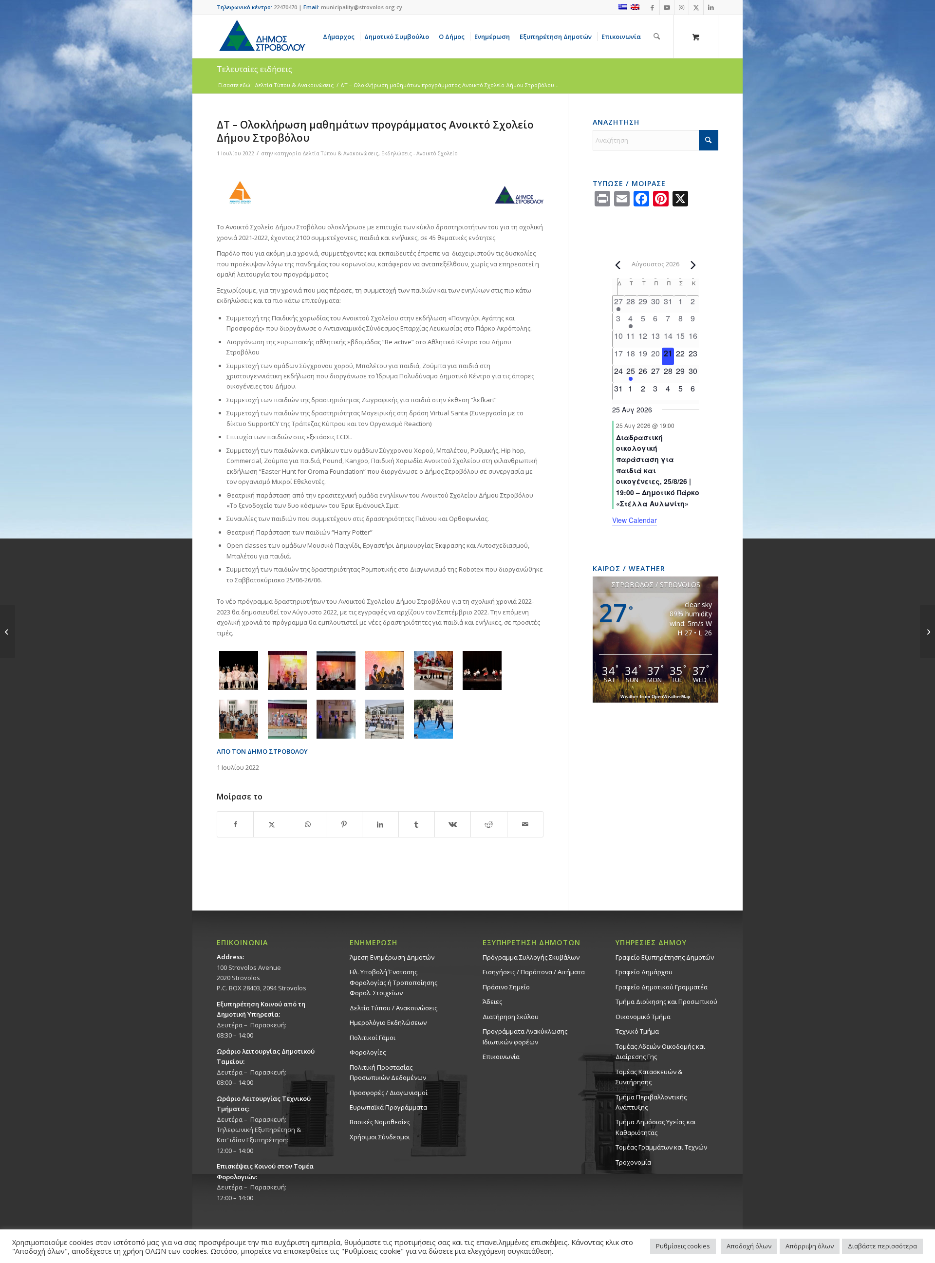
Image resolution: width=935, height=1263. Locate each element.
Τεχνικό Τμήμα (637, 1031)
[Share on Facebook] (235, 824)
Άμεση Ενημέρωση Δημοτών (392, 957)
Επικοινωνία (501, 1056)
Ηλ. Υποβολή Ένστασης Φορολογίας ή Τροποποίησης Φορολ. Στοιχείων (393, 982)
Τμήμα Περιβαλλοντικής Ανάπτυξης (651, 1102)
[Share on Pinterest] (344, 824)
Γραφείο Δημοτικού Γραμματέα (662, 987)
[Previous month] (618, 265)
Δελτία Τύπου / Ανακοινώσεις (393, 1007)
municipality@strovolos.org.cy (361, 7)
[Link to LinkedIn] (711, 7)
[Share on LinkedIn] (380, 824)
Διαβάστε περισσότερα (882, 1246)
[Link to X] (696, 7)
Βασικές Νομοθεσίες (380, 1121)
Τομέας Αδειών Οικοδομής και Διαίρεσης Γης (660, 1051)
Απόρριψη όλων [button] (809, 1246)
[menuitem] (340, 36)
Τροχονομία (633, 1162)
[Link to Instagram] (681, 7)
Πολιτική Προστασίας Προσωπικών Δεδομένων (388, 1072)
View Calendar (634, 520)
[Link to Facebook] (652, 7)
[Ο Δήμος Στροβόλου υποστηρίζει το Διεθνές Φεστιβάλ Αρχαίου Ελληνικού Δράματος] (7, 631)
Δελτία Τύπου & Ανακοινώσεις (340, 153)
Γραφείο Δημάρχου (644, 971)
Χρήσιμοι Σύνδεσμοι (380, 1137)
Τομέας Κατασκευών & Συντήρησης (649, 1076)
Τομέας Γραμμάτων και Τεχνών (661, 1147)
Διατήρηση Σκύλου (511, 1016)
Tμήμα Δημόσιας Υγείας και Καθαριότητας (656, 1126)
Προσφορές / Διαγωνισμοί (389, 1092)
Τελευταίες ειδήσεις (254, 69)
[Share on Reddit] (488, 824)
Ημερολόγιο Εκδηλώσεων (388, 1022)
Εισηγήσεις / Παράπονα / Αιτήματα (534, 971)
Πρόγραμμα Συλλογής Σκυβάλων (531, 957)
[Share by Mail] (525, 824)
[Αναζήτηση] (656, 36)
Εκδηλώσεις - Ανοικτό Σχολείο (419, 153)
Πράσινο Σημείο (506, 987)
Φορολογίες (368, 1052)
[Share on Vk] (452, 824)
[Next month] (693, 265)
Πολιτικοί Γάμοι (372, 1037)
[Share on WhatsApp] (308, 824)
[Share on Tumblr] (416, 824)
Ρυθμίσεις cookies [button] (683, 1246)
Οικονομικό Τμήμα (643, 1016)
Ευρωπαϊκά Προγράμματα (388, 1107)
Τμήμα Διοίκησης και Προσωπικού (666, 1001)
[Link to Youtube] (667, 7)
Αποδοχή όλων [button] (749, 1246)
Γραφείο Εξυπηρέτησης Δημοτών (665, 957)
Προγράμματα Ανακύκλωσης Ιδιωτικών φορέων (525, 1036)
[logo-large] (261, 36)
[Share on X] (271, 824)
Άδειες (492, 1001)
